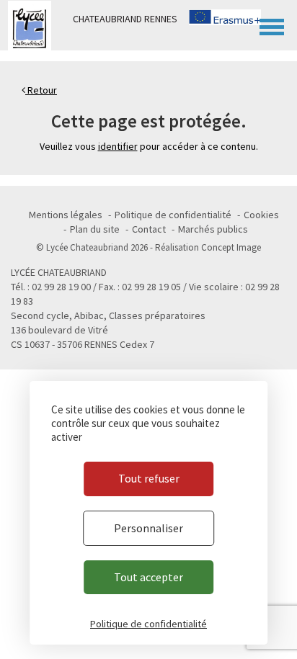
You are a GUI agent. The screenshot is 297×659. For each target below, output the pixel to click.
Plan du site (95, 229)
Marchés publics (213, 229)
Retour (41, 90)
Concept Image (231, 247)
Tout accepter (148, 577)
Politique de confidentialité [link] (148, 623)
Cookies (261, 214)
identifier (118, 146)
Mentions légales (65, 214)
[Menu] (272, 25)
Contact (149, 229)
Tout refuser (148, 478)
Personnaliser (148, 528)
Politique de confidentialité (173, 214)
